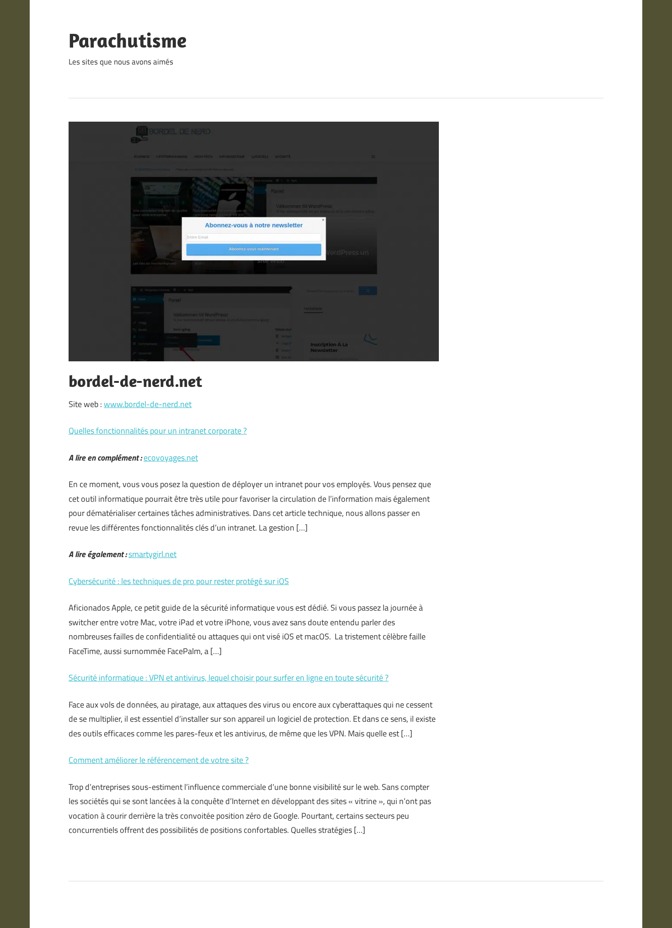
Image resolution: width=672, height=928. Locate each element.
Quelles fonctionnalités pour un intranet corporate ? (158, 430)
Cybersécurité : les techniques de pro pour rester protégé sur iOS (179, 581)
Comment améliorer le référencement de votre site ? (159, 760)
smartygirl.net (152, 554)
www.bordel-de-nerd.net (148, 404)
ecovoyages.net (171, 457)
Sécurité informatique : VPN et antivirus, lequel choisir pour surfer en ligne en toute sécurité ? (229, 677)
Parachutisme (128, 40)
